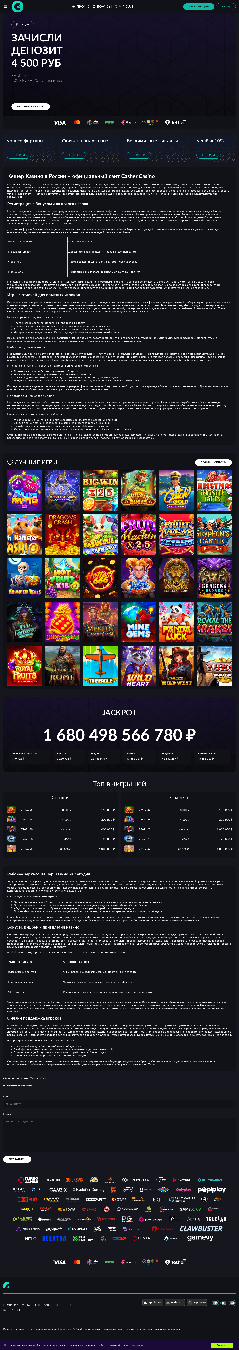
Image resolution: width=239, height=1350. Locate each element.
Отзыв (7, 1114)
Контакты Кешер (17, 1310)
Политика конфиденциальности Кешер (37, 1305)
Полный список (213, 462)
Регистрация (199, 6)
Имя (6, 1096)
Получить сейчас (30, 106)
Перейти (18, 155)
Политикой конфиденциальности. (126, 1345)
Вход (226, 6)
